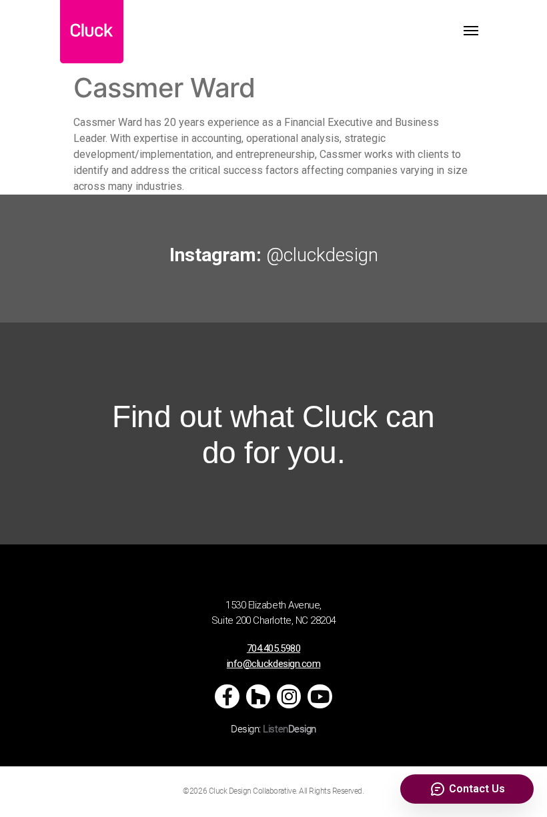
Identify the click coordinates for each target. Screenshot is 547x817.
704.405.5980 (273, 648)
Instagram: (273, 255)
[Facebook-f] (227, 696)
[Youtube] (320, 696)
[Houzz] (258, 696)
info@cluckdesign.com (273, 664)
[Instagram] (289, 696)
